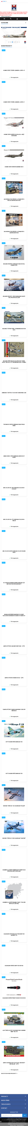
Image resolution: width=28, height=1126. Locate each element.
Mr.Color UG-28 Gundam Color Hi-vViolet (14, 488)
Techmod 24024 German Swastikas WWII (14, 425)
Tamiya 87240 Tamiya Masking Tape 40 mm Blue (14, 710)
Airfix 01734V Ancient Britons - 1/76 (14, 646)
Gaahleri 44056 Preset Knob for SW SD (14, 998)
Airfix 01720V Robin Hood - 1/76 (14, 678)
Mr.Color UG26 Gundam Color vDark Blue (14, 551)
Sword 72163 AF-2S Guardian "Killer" (14, 806)
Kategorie (4, 23)
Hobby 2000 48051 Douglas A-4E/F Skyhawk (14, 135)
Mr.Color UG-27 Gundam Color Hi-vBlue (14, 520)
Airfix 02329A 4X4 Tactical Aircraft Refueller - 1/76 (14, 1063)
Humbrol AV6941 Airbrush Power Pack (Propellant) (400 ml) (14, 870)
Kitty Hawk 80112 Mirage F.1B (14, 742)
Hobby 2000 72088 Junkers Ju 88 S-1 (14, 102)
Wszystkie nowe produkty (9, 1073)
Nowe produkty (6, 46)
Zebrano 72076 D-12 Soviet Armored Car (14, 392)
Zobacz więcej (14, 1081)
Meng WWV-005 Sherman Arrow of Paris (14, 456)
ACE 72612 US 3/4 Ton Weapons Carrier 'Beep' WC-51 (14, 1031)
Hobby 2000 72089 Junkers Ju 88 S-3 (14, 70)
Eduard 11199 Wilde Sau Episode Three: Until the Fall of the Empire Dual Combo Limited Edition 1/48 (14, 362)
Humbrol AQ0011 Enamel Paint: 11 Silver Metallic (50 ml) (14, 902)
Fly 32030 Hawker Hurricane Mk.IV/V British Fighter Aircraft (14, 583)
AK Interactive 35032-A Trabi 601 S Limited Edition (14, 232)
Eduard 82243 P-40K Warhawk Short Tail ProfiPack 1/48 (14, 297)
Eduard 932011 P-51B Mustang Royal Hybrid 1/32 (14, 264)
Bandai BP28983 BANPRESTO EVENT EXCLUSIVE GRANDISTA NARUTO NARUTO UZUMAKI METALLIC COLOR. (14, 616)
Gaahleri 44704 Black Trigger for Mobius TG (14, 934)
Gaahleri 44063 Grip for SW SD (14, 965)
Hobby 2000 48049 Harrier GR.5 (14, 167)
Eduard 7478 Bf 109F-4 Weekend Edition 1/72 (14, 329)
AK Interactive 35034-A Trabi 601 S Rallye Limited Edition (14, 199)
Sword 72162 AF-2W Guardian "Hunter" (14, 838)
